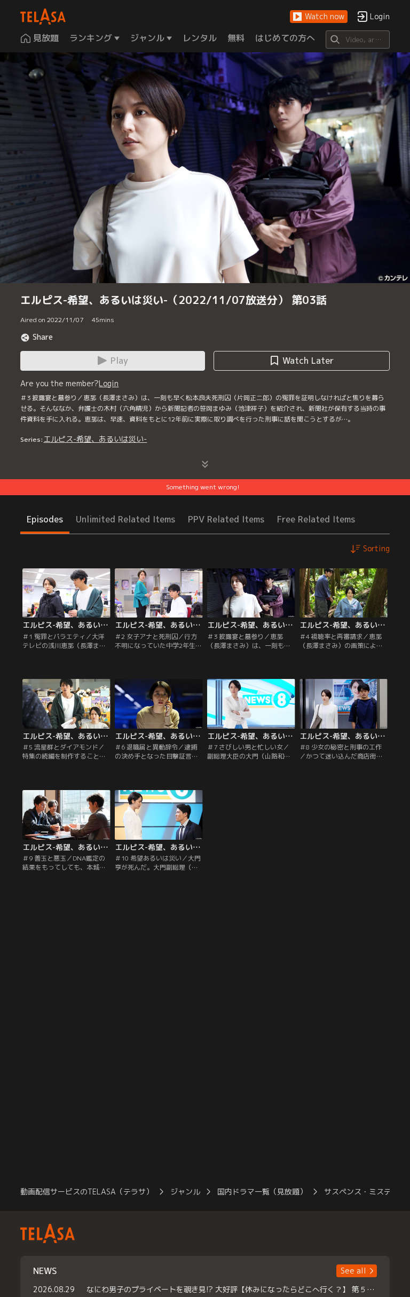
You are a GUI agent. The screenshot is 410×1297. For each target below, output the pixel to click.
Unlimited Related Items (125, 519)
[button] (319, 17)
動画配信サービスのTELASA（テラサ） (86, 1191)
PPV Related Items (226, 519)
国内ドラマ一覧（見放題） (262, 1191)
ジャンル (185, 1191)
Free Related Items (316, 519)
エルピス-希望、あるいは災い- (95, 439)
